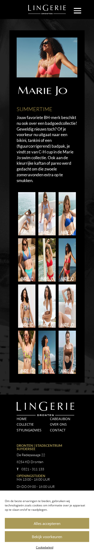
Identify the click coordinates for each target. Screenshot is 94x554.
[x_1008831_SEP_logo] (67, 373)
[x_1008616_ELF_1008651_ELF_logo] (67, 327)
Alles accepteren (47, 523)
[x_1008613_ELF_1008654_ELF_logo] (47, 327)
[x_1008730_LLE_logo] (47, 373)
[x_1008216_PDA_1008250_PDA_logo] (47, 281)
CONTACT (58, 430)
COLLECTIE (25, 424)
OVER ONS (58, 424)
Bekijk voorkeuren (47, 536)
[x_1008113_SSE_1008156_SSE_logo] (26, 281)
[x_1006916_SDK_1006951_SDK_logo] (47, 235)
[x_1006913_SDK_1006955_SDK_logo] (26, 235)
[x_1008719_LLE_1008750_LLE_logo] (26, 373)
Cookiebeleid (44, 547)
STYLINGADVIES (29, 430)
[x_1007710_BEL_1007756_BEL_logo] (67, 235)
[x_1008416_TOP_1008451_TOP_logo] (26, 327)
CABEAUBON (60, 418)
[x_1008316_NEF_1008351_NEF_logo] (67, 281)
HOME (22, 418)
